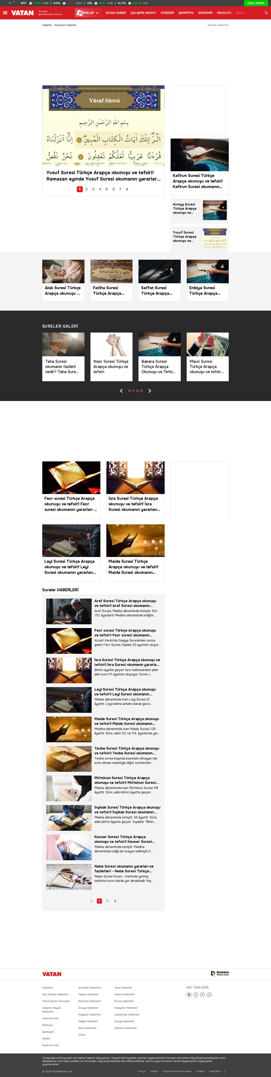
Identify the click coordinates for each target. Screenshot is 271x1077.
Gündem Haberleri (89, 987)
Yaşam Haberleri (88, 994)
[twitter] (202, 994)
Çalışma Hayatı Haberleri (51, 1009)
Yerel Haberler (123, 987)
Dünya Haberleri (88, 1008)
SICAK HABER (116, 13)
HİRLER (86, 13)
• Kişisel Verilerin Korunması (176, 1071)
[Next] (189, 994)
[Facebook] (195, 994)
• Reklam (200, 1071)
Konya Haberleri (124, 1021)
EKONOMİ (205, 13)
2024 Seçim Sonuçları (56, 1001)
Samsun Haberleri (125, 1028)
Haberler (47, 25)
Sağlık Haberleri (88, 1021)
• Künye (141, 1071)
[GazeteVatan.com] (51, 974)
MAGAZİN (224, 13)
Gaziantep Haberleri (126, 1014)
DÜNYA (241, 13)
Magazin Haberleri (89, 1014)
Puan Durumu (50, 1045)
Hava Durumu (50, 1018)
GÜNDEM (167, 13)
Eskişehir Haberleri (126, 1008)
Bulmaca (47, 1025)
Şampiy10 (48, 1031)
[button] (47, 127)
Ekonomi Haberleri (89, 1001)
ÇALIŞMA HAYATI (143, 13)
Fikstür (46, 1038)
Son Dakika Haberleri (55, 994)
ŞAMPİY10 (186, 13)
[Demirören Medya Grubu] (220, 974)
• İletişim (153, 1071)
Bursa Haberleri (124, 1001)
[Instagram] (209, 994)
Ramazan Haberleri (65, 25)
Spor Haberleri (87, 1028)
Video (82, 1034)
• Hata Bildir (215, 1071)
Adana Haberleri (124, 994)
